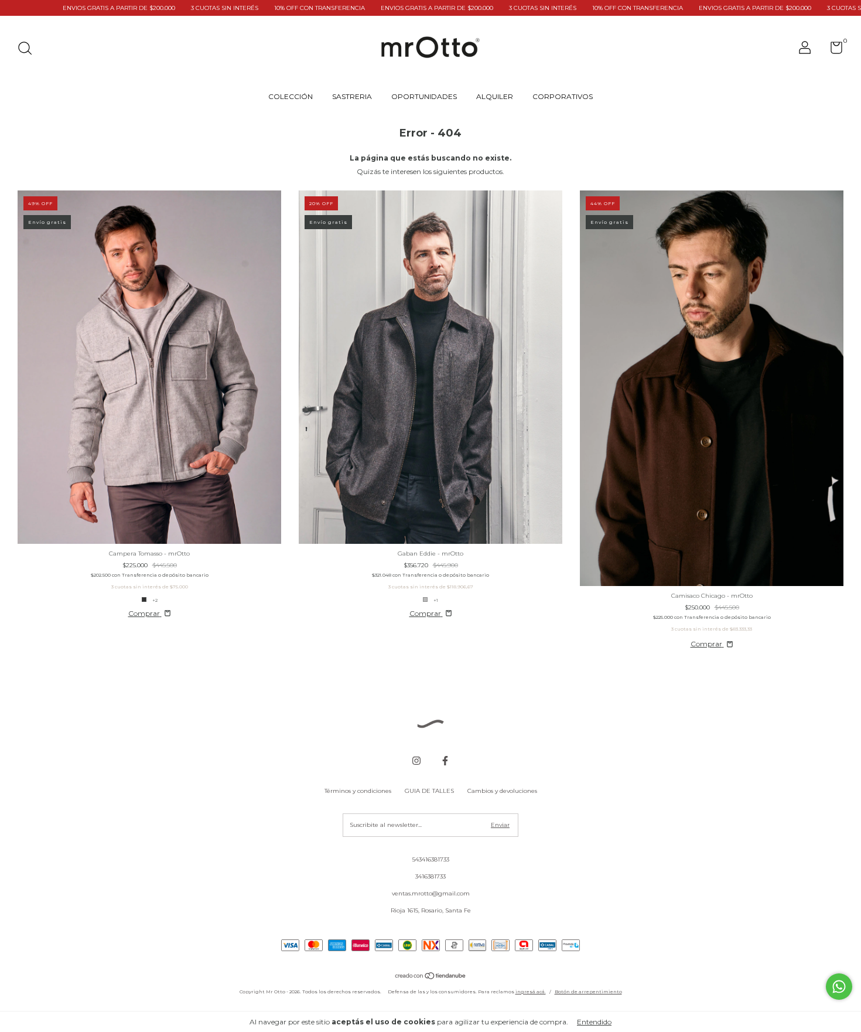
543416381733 (430, 859)
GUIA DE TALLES (429, 791)
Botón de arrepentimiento (588, 991)
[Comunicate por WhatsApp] (839, 986)
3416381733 (430, 876)
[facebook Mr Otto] (445, 760)
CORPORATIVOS (562, 96)
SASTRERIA (352, 96)
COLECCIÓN (290, 96)
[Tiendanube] (430, 977)
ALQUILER (494, 96)
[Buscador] (29, 49)
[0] (832, 50)
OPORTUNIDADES (424, 96)
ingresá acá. (530, 991)
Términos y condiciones (357, 791)
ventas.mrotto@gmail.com (431, 893)
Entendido (594, 1021)
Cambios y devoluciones (502, 791)
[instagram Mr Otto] (416, 760)
